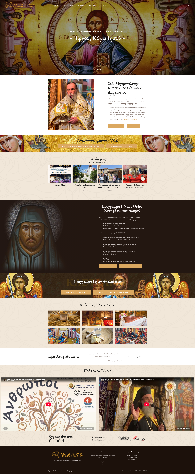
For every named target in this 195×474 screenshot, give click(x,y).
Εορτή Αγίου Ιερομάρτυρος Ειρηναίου (85, 186)
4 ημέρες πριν (85, 190)
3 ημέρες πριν (60, 188)
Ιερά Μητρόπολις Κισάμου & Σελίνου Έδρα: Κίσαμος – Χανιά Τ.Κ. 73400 (102, 456)
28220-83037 (133, 459)
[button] (143, 179)
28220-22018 (133, 457)
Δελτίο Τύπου (60, 185)
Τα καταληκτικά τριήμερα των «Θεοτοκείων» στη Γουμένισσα (110, 186)
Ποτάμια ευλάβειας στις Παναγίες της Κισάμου (135, 186)
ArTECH (144, 471)
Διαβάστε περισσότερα (130, 119)
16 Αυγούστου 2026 (135, 190)
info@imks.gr (134, 455)
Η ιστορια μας (97, 42)
